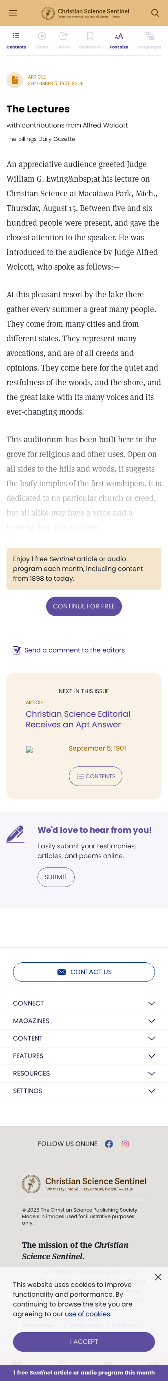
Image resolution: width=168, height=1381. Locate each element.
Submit (56, 877)
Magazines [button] (31, 1020)
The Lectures (38, 109)
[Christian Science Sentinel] (85, 13)
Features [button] (28, 1055)
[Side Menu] (13, 13)
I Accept (84, 1341)
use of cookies (87, 1314)
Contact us (91, 972)
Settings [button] (27, 1091)
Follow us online (67, 1144)
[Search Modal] (155, 13)
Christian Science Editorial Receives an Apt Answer (78, 719)
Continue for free (84, 606)
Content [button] (28, 1038)
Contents (100, 776)
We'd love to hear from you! (95, 830)
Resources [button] (31, 1073)
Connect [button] (28, 1003)
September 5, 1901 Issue (55, 83)
